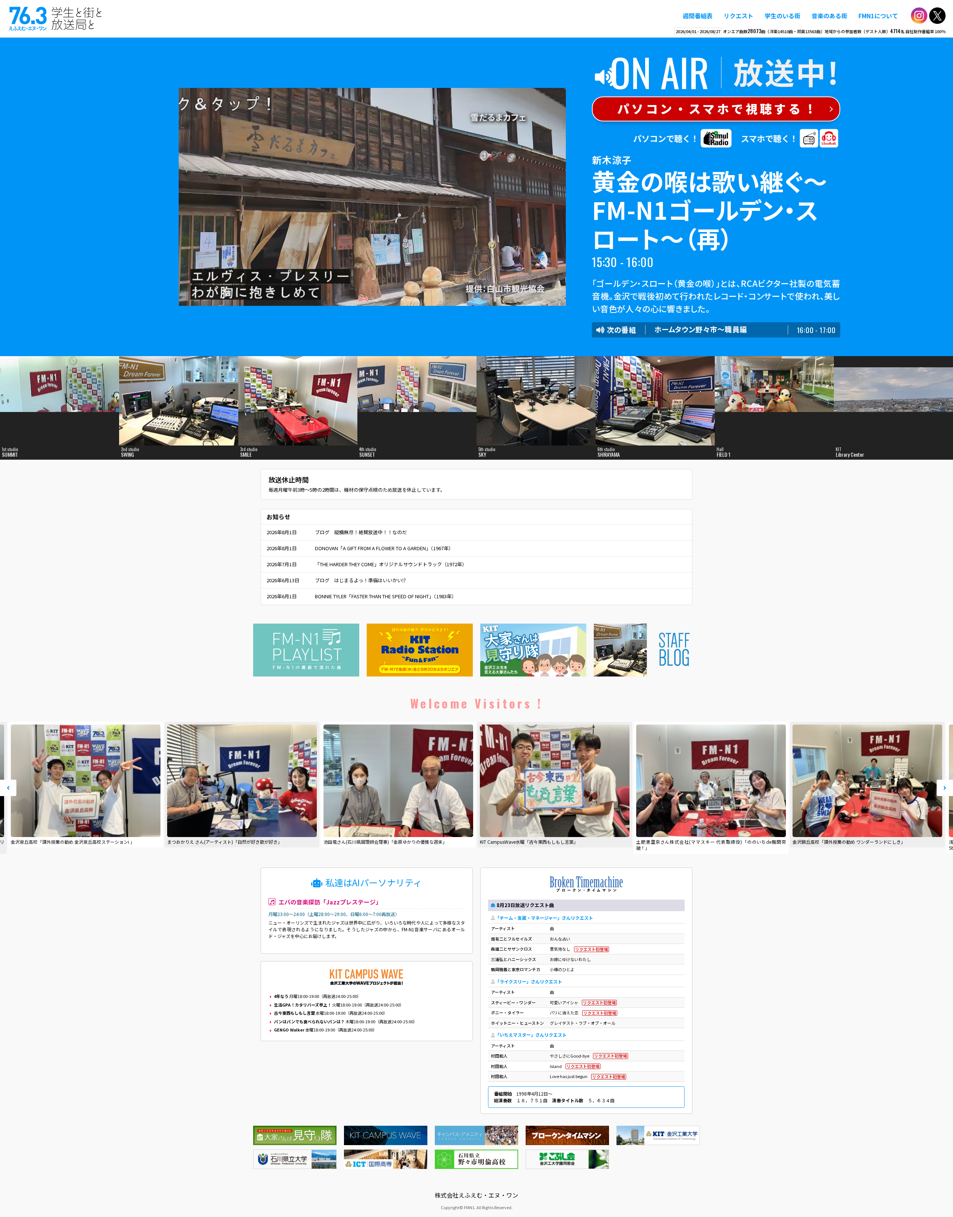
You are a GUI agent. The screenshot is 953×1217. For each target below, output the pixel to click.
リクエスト (738, 15)
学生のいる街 (782, 15)
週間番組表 (698, 15)
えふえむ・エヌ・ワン (55, 18)
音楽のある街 (829, 15)
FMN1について (878, 15)
